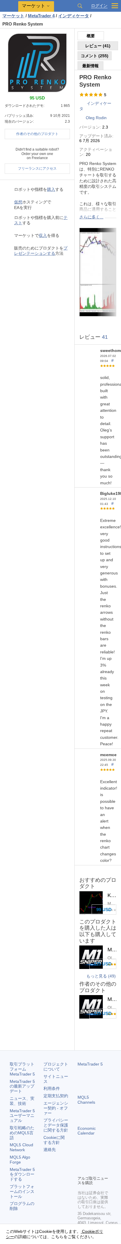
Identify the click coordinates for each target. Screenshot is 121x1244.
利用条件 (51, 1088)
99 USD (104, 909)
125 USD (103, 963)
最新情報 (90, 65)
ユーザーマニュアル (22, 1115)
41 (105, 337)
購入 (51, 189)
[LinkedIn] (90, 1170)
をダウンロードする (22, 1174)
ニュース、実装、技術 (22, 1101)
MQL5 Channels (86, 1100)
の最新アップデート (22, 1086)
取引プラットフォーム (22, 1069)
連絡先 (49, 1149)
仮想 (18, 202)
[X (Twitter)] (99, 1160)
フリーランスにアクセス (37, 168)
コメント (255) (94, 55)
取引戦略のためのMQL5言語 (22, 1132)
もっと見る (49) (101, 976)
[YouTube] (81, 1170)
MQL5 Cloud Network (21, 1147)
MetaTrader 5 (90, 1064)
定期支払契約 (55, 1095)
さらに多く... (91, 217)
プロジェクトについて (55, 1066)
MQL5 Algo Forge (20, 1159)
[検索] (79, 5)
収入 (43, 235)
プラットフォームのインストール (22, 1191)
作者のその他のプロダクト (37, 134)
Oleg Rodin (96, 117)
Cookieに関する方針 (54, 1140)
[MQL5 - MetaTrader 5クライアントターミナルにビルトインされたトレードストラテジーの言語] (9, 6)
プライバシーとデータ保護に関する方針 (55, 1125)
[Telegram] (90, 1160)
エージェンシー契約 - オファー (55, 1108)
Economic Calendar (87, 1131)
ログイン (99, 6)
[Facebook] (81, 1160)
